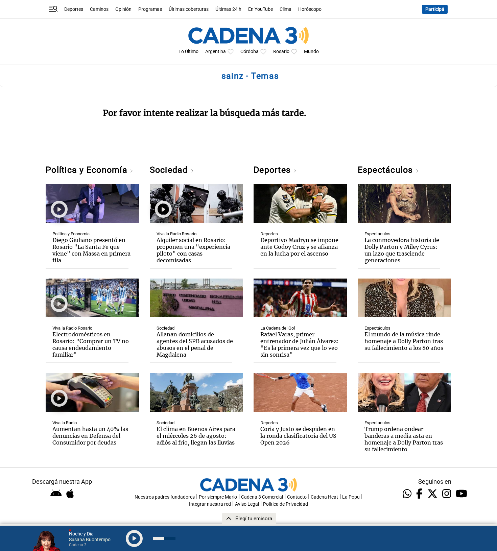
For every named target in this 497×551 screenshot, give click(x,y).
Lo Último (188, 51)
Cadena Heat (324, 497)
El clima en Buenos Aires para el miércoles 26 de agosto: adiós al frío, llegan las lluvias (196, 436)
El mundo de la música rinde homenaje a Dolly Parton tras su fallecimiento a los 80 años (403, 341)
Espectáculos (387, 170)
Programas (150, 9)
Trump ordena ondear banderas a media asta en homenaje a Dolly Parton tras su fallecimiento (403, 439)
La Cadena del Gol (277, 328)
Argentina (215, 51)
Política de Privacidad (285, 504)
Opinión (123, 9)
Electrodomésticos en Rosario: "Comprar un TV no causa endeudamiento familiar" (90, 344)
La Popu (351, 497)
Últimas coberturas (189, 9)
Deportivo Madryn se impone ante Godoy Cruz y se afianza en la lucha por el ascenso (299, 247)
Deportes (73, 9)
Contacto (297, 497)
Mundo (311, 51)
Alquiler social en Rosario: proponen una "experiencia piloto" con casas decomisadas (193, 250)
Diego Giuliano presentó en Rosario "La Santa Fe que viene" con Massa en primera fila (91, 250)
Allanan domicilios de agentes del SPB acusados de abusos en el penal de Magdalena (195, 344)
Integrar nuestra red (210, 504)
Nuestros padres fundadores (165, 497)
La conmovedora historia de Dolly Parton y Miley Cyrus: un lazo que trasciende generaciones (401, 250)
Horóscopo (310, 9)
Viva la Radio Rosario (72, 328)
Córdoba (249, 51)
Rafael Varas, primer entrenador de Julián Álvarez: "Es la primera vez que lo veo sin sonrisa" (299, 344)
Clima (285, 9)
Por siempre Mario (218, 497)
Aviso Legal (247, 504)
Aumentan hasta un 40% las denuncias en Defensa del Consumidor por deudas (90, 436)
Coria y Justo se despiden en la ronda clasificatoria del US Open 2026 (298, 436)
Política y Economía (88, 170)
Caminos (99, 9)
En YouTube (260, 9)
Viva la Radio (64, 422)
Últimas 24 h (228, 9)
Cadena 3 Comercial (262, 497)
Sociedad (170, 170)
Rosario (281, 51)
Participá (434, 9)
